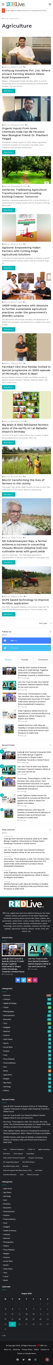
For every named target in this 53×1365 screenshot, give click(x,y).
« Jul (3, 1335)
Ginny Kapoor (18, 1154)
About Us (7, 1349)
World (5, 1071)
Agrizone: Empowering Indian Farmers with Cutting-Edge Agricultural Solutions (21, 251)
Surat (22, 1174)
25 (12, 1324)
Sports (6, 1043)
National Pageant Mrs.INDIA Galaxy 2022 (17, 1170)
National (6, 1031)
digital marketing (44, 1149)
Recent (8, 659)
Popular (24, 659)
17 (5, 1319)
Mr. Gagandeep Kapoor (11, 1162)
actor (5, 1149)
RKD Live (7, 67)
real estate (38, 1170)
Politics (6, 1091)
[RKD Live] (16, 4)
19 (19, 1319)
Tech (5, 1023)
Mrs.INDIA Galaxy (28, 1162)
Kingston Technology (35, 1158)
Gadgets (6, 1027)
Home (6, 18)
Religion (6, 1079)
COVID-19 (31, 1149)
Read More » (9, 91)
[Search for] (50, 5)
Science (6, 1035)
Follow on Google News (26, 1353)
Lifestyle (6, 999)
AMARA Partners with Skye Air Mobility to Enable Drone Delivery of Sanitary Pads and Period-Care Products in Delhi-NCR (25, 1139)
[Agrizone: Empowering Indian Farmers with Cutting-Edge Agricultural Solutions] (26, 228)
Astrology (7, 1087)
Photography (8, 1011)
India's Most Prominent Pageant (14, 1158)
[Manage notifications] (47, 1360)
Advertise (16, 1349)
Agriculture (7, 1075)
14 (33, 1314)
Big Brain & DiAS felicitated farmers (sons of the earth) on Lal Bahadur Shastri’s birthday (25, 428)
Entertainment (9, 1015)
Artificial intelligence (17, 1149)
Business (6, 995)
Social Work (8, 1047)
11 (12, 1314)
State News (8, 1039)
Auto (5, 1067)
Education (7, 1019)
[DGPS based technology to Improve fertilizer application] (26, 580)
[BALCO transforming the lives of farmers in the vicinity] (26, 460)
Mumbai (25, 1166)
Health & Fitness (9, 1003)
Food (5, 1055)
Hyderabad (30, 1154)
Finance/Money (9, 1063)
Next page (43, 623)
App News (7, 1083)
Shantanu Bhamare (9, 1174)
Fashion (6, 1051)
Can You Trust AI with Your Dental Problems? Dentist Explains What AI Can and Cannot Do (33, 684)
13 (26, 1314)
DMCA (36, 1349)
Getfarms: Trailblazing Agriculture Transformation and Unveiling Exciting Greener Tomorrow (24, 193)
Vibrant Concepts (33, 1174)
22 (41, 1319)
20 (26, 1319)
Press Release (9, 1059)
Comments (43, 659)
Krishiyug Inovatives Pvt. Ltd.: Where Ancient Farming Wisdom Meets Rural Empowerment (26, 74)
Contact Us (45, 1349)
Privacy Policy (27, 1349)
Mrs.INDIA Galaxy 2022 (11, 1166)
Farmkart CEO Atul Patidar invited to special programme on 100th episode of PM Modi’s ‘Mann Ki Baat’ (26, 370)
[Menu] (3, 5)
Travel (5, 1007)
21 (33, 1319)
